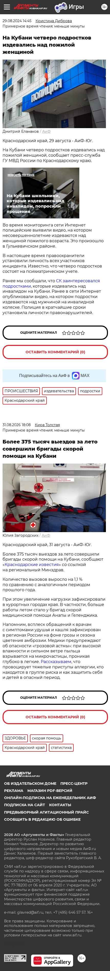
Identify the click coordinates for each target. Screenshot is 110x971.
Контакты (60, 805)
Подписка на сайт (24, 805)
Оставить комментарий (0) (55, 352)
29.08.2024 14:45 (17, 21)
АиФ (46, 131)
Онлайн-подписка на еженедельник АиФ (50, 797)
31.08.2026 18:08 (17, 425)
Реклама (13, 790)
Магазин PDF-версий (49, 790)
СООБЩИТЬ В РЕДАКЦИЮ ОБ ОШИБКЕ (42, 819)
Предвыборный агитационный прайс (46, 812)
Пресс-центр (73, 783)
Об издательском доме (30, 783)
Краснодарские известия (32, 564)
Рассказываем (56, 661)
